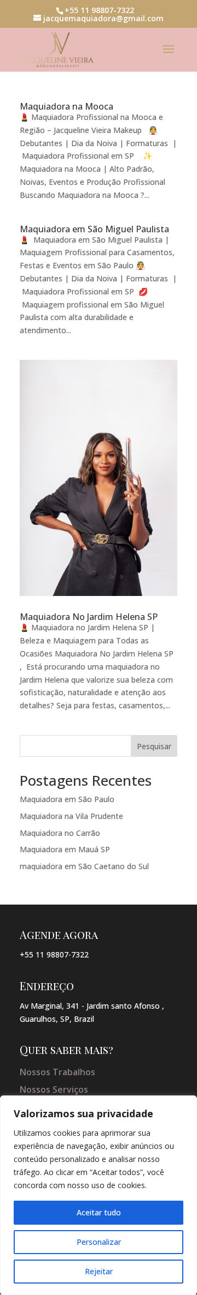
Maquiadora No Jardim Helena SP (90, 617)
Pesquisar (154, 746)
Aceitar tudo (99, 1212)
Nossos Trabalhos (57, 1072)
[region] (98, 1195)
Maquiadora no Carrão (60, 833)
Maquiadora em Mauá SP (65, 849)
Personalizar (99, 1242)
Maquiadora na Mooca (66, 106)
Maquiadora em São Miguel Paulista (94, 229)
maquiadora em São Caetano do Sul (84, 866)
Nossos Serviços (54, 1089)
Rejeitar (99, 1271)
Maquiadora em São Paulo (67, 799)
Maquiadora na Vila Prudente (71, 816)
